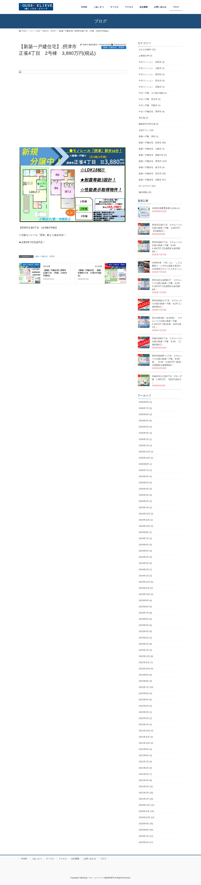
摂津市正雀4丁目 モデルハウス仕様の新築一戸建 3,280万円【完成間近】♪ (167, 228)
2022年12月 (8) (146, 656)
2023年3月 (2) (145, 637)
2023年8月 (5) (145, 606)
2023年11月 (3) (146, 588)
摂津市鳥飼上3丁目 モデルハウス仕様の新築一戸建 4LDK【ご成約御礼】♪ (167, 303)
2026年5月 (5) (145, 420)
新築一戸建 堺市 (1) (148, 136)
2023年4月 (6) (145, 631)
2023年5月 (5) (145, 625)
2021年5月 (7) (145, 774)
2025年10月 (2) (146, 458)
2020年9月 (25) (146, 823)
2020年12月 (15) (146, 805)
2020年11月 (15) (146, 811)
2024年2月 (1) (145, 569)
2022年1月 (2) (145, 724)
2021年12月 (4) (146, 730)
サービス (50, 858)
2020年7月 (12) (146, 836)
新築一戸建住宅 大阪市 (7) (152, 149)
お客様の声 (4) (145, 56)
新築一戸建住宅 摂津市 (45, 256)
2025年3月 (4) (145, 495)
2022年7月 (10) (146, 687)
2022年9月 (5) (145, 675)
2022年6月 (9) (145, 693)
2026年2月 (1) (145, 439)
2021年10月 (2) (146, 743)
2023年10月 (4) (146, 594)
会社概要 (75, 858)
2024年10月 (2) (146, 526)
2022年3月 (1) (145, 712)
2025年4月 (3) (145, 489)
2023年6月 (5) (145, 619)
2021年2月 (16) (146, 792)
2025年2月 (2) (145, 501)
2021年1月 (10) (146, 799)
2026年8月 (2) (145, 402)
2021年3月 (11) (146, 786)
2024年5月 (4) (145, 551)
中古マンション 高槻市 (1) (152, 87)
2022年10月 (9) (146, 668)
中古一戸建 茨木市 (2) (150, 99)
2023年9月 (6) (145, 600)
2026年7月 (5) (145, 408)
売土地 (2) (143, 118)
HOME (24, 858)
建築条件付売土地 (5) (148, 124)
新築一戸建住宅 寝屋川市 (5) (153, 155)
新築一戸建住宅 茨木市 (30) (152, 173)
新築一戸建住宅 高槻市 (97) (152, 180)
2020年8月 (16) (146, 830)
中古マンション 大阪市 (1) (152, 68)
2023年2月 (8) (145, 644)
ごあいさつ (36, 858)
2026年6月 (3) (145, 414)
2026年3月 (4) (145, 433)
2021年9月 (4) (145, 749)
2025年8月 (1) (145, 464)
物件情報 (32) (145, 192)
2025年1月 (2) (145, 507)
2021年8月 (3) (145, 755)
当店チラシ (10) (146, 130)
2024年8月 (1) (145, 532)
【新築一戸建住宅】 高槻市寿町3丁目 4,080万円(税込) (89, 273)
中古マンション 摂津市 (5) (152, 74)
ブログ (103, 858)
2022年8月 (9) (145, 681)
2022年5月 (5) (145, 699)
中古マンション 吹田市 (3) (152, 62)
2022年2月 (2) (145, 718)
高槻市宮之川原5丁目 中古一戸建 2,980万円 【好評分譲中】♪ (167, 379)
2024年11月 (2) (146, 520)
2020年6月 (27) (146, 842)
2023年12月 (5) (146, 582)
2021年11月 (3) (146, 737)
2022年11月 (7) (146, 662)
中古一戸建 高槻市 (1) (150, 105)
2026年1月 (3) (145, 445)
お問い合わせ (90, 858)
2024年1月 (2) (145, 575)
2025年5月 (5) (145, 482)
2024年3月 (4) (145, 563)
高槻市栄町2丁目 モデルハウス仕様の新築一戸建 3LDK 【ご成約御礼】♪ (167, 341)
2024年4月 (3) (145, 557)
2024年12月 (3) (146, 513)
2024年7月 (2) (145, 538)
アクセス (63, 858)
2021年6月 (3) (145, 768)
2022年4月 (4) (145, 706)
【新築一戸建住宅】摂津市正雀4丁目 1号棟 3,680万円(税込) (55, 273)
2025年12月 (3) (146, 451)
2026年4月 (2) (145, 427)
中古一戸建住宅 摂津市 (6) (152, 111)
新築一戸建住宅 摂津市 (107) (153, 161)
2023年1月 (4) (145, 650)
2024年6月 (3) (145, 544)
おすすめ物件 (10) (147, 49)
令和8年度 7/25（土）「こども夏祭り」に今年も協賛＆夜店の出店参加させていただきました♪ (167, 265)
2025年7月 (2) (145, 470)
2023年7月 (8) (145, 613)
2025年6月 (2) (145, 476)
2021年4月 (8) (145, 780)
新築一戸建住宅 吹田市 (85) (152, 142)
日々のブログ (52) (147, 186)
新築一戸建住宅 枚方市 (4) (152, 167)
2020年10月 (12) (146, 817)
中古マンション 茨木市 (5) (152, 80)
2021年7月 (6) (145, 761)
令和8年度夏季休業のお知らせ (166, 208)
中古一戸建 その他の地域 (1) (153, 93)
